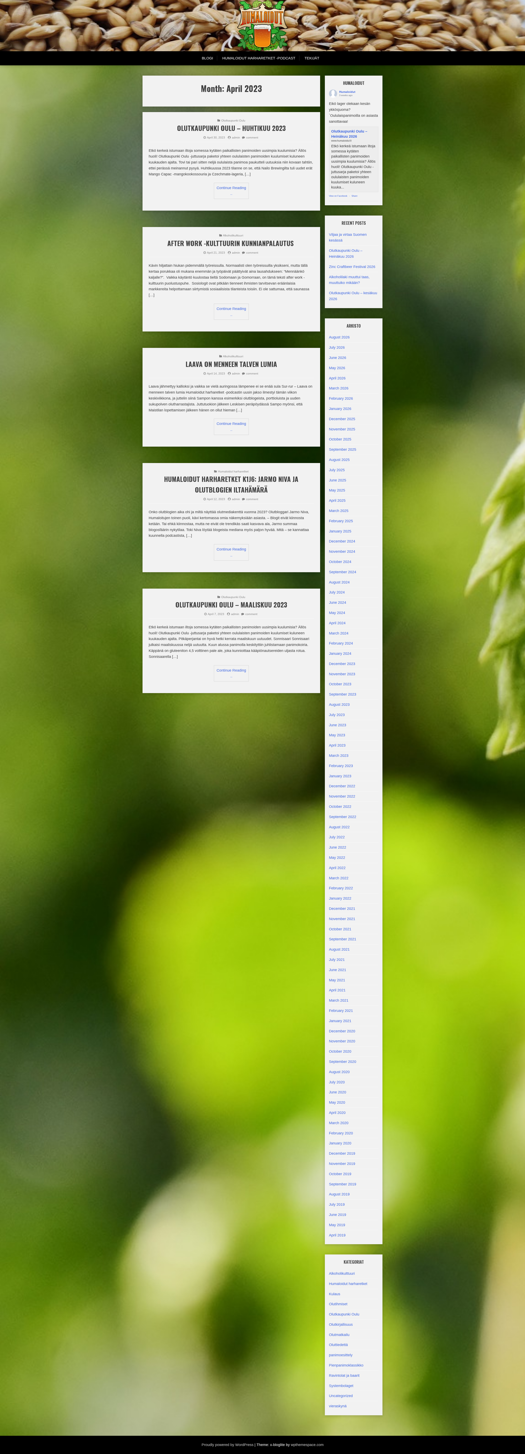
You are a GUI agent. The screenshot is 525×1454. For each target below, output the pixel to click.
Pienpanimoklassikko (346, 1365)
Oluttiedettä (338, 1345)
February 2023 (341, 766)
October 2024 (340, 562)
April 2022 (337, 868)
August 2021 (339, 949)
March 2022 (338, 878)
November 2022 (342, 796)
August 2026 (339, 337)
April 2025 (337, 500)
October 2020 (340, 1051)
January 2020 (340, 1143)
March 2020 (338, 1123)
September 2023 (342, 694)
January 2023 (340, 776)
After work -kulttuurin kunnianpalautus (231, 243)
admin (236, 137)
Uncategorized (341, 1396)
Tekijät (312, 58)
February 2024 (341, 643)
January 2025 (340, 531)
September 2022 (342, 817)
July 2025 (337, 470)
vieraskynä (338, 1406)
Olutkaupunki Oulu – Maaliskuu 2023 (231, 604)
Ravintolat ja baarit (344, 1375)
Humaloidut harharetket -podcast (258, 58)
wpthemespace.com (307, 1445)
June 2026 (337, 358)
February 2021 (341, 1011)
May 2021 (337, 980)
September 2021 (342, 939)
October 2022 (340, 807)
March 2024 (338, 633)
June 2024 (337, 602)
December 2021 (342, 909)
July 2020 (337, 1082)
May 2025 (337, 490)
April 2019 (337, 1235)
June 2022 (337, 847)
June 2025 (337, 480)
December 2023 (342, 664)
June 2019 (337, 1215)
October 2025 (340, 439)
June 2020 (337, 1092)
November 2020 (342, 1041)
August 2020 (339, 1072)
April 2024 (337, 623)
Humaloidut (347, 91)
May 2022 (337, 858)
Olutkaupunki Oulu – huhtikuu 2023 (231, 128)
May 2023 (337, 735)
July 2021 (337, 960)
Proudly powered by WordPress (227, 1445)
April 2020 (337, 1113)
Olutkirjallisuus (341, 1324)
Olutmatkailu (339, 1335)
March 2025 (338, 511)
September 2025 (342, 449)
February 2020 (341, 1133)
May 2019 (337, 1225)
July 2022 (337, 837)
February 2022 (341, 888)
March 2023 (338, 756)
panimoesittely (341, 1355)
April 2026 (337, 378)
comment (252, 137)
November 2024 (342, 551)
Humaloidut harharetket (233, 471)
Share (354, 196)
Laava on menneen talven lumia (231, 364)
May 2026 (337, 368)
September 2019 (342, 1184)
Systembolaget (341, 1386)
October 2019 (340, 1174)
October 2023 (340, 684)
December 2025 (342, 419)
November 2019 (342, 1164)
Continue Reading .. (231, 191)
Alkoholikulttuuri (233, 235)
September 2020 (342, 1062)
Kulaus (334, 1294)
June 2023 (337, 725)
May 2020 (337, 1102)
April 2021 (337, 990)
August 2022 (339, 827)
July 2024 (337, 592)
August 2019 (339, 1194)
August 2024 (339, 582)
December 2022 (342, 786)
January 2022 (340, 898)
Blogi (207, 58)
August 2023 (339, 705)
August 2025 (339, 460)
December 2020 (342, 1031)
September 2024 (342, 572)
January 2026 (340, 409)
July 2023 (337, 715)
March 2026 (338, 388)
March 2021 (338, 1000)
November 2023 (342, 674)
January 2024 (340, 654)
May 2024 (337, 613)
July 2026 (337, 347)
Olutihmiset (338, 1304)
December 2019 (342, 1153)
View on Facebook (338, 196)
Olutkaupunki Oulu (233, 120)
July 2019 (337, 1204)
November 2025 (342, 429)
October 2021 (340, 929)
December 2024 (342, 541)
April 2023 (337, 745)
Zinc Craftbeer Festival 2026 (352, 267)
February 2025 (341, 521)
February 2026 (341, 398)
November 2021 (342, 919)
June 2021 (337, 970)
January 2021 (340, 1021)
